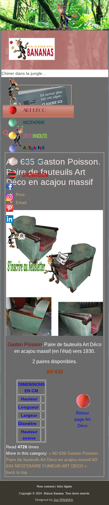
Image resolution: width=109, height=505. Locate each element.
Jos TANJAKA (63, 499)
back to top (16, 472)
